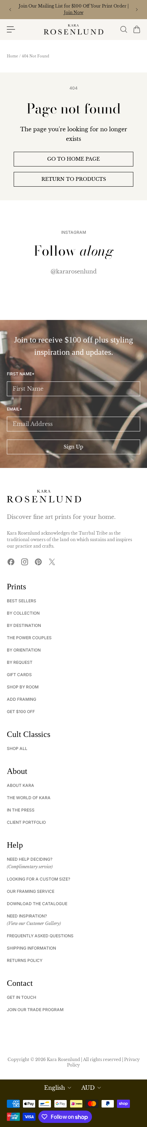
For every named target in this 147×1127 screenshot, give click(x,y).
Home (12, 56)
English (54, 1087)
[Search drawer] (123, 29)
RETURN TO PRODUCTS (73, 179)
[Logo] (73, 29)
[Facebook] (11, 562)
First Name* (21, 374)
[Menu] (11, 29)
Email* (14, 409)
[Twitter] (52, 562)
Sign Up (73, 447)
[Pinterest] (38, 562)
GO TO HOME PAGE (73, 159)
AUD (88, 1087)
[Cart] (136, 29)
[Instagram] (25, 562)
